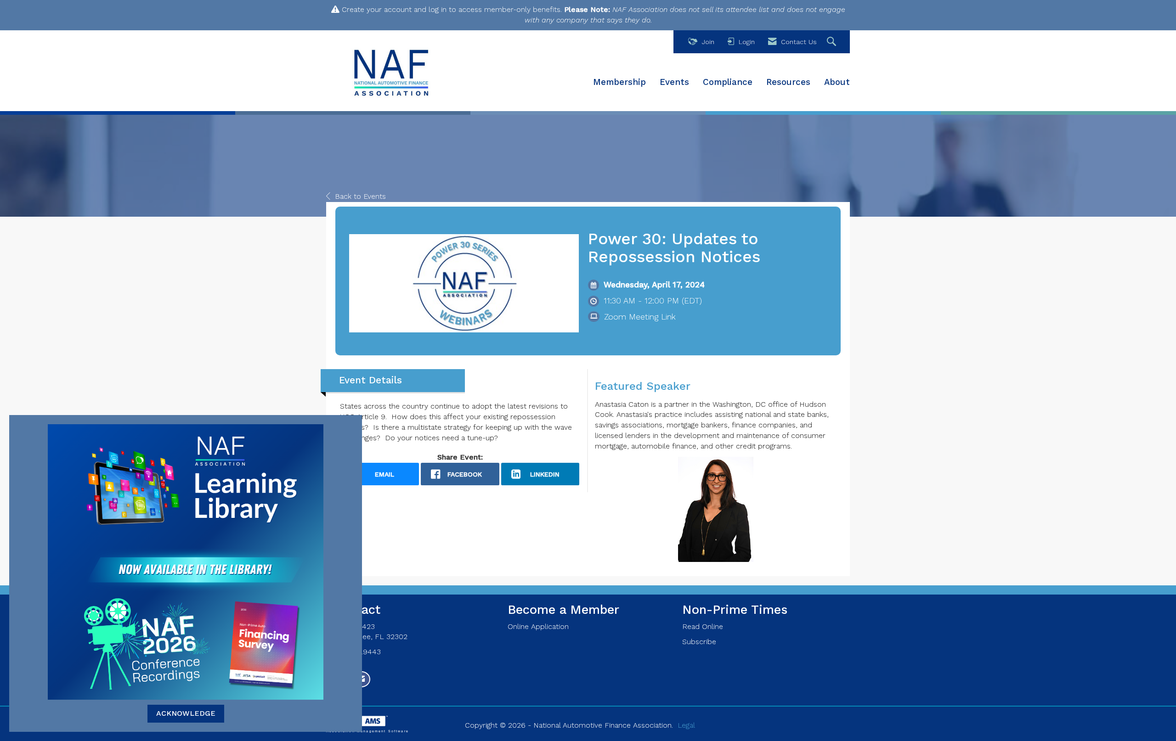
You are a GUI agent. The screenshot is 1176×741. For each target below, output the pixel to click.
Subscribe (699, 641)
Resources (788, 82)
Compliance (727, 82)
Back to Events (360, 196)
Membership (619, 82)
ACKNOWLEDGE (185, 713)
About (837, 82)
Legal (686, 725)
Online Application (538, 626)
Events (674, 82)
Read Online (702, 626)
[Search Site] (832, 42)
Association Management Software (367, 731)
